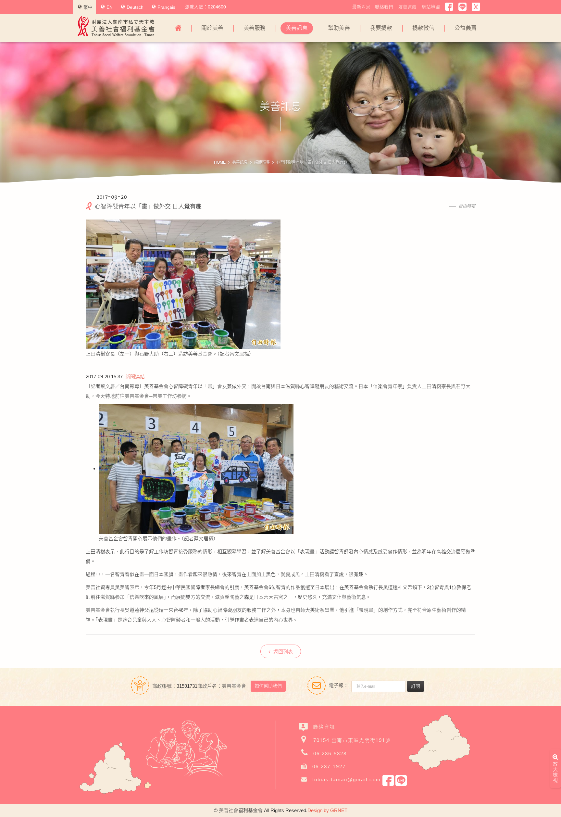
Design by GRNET (327, 810)
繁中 (88, 7)
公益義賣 (466, 28)
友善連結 (407, 7)
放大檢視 (555, 772)
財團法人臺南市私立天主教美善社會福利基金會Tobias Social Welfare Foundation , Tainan (116, 26)
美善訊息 (297, 28)
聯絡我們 (384, 7)
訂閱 (415, 686)
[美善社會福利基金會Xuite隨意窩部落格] (476, 7)
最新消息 (361, 7)
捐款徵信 (423, 28)
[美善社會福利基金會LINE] (462, 7)
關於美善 (212, 28)
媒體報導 (262, 162)
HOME (220, 162)
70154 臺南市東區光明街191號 (352, 740)
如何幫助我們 (268, 685)
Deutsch (135, 7)
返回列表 (283, 651)
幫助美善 (339, 28)
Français (166, 7)
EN (109, 7)
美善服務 (254, 28)
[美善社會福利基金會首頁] (178, 28)
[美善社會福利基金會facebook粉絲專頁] (449, 7)
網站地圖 (431, 7)
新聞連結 (135, 376)
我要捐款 (381, 28)
